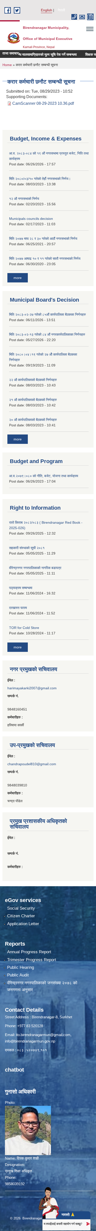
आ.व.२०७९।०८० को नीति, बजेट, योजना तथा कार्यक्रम (43, 476)
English (46, 10)
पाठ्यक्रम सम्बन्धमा (20, 588)
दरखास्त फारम (18, 608)
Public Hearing (20, 967)
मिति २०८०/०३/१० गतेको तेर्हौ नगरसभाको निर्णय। (40, 179)
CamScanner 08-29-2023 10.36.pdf (43, 103)
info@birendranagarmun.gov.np (30, 1041)
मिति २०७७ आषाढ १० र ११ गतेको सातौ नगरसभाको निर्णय (44, 258)
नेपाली (61, 10)
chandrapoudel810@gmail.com (31, 764)
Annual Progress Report (29, 952)
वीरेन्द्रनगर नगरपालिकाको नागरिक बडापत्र (35, 568)
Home (7, 65)
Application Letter (23, 923)
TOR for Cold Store (24, 628)
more (18, 278)
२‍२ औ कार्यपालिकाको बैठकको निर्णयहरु (33, 380)
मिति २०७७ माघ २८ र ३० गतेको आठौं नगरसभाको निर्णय (43, 239)
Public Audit (18, 975)
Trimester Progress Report (31, 959)
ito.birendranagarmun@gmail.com (43, 1035)
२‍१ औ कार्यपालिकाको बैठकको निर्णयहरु (33, 400)
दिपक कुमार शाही (28, 1158)
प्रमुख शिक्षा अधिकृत (18, 1171)
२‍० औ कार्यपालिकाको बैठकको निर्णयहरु (33, 420)
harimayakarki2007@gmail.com (32, 688)
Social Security (21, 908)
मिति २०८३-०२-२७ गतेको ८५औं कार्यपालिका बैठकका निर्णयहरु (47, 314)
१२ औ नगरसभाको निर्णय (24, 199)
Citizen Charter (21, 916)
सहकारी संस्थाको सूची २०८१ (27, 548)
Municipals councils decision (31, 219)
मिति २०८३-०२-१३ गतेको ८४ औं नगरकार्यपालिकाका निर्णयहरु (47, 334)
